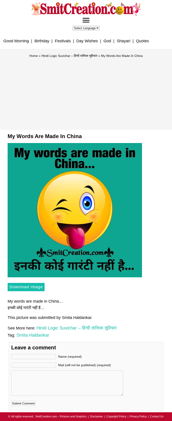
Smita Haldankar (32, 335)
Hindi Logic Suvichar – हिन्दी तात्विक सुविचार (69, 56)
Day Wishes (87, 41)
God (107, 41)
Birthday (41, 41)
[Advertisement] (86, 91)
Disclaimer (96, 416)
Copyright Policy (116, 416)
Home (33, 56)
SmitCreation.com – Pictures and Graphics (61, 416)
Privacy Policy (138, 416)
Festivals (63, 41)
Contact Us (156, 416)
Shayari (123, 41)
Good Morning (16, 41)
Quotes (142, 41)
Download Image (26, 287)
